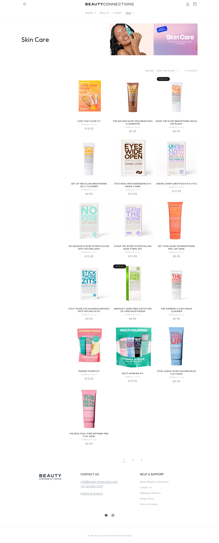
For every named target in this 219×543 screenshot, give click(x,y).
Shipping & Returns (150, 492)
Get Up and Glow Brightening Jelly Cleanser (89, 185)
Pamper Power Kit (89, 371)
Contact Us (146, 487)
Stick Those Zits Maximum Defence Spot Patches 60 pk (89, 310)
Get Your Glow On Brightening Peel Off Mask (176, 247)
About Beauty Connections (154, 481)
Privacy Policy (147, 498)
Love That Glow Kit (89, 121)
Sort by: (150, 70)
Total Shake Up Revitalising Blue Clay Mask (176, 372)
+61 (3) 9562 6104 (91, 486)
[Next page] (141, 459)
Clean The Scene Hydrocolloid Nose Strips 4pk (133, 247)
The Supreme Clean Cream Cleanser (176, 310)
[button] (24, 4)
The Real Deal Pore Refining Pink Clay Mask (89, 435)
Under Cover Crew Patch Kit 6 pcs (176, 183)
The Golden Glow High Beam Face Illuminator (133, 122)
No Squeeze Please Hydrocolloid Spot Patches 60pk (89, 247)
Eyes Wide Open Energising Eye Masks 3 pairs (132, 185)
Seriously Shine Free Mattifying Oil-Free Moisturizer (133, 310)
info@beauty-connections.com (99, 481)
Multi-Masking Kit (132, 373)
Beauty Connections (104, 535)
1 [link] (124, 460)
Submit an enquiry (91, 493)
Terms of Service (149, 504)
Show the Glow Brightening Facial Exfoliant (176, 122)
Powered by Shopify (122, 535)
